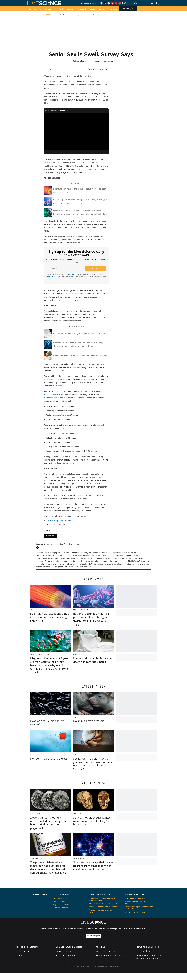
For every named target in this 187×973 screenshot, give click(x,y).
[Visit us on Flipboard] (116, 3)
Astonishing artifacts (60, 908)
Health (60, 9)
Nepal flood (60, 15)
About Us (100, 947)
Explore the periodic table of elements (103, 907)
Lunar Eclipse (76, 15)
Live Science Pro (136, 15)
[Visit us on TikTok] (119, 3)
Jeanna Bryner (81, 61)
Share (49, 69)
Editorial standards (66, 955)
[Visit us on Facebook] (101, 3)
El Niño (120, 15)
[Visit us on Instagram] (108, 3)
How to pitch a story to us (110, 955)
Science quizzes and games (135, 898)
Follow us (93, 69)
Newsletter (104, 69)
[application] (76, 131)
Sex (97, 50)
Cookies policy (63, 951)
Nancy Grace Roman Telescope (99, 15)
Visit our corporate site (134, 929)
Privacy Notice (50, 276)
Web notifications (145, 951)
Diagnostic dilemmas (60, 905)
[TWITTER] (38, 547)
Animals (37, 9)
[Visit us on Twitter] (105, 3)
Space (92, 9)
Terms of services (72, 274)
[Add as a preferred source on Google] (93, 936)
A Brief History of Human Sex (58, 520)
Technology (102, 9)
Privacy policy (23, 951)
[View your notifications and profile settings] (152, 3)
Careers (20, 955)
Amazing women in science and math (103, 903)
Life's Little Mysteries (60, 898)
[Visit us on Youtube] (112, 3)
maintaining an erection (54, 394)
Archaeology (49, 9)
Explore (114, 9)
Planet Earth (81, 9)
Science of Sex (50, 536)
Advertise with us (105, 951)
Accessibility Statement (28, 947)
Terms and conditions (147, 947)
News (112, 61)
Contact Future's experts (69, 947)
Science (70, 9)
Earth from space (58, 901)
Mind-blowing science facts (135, 912)
